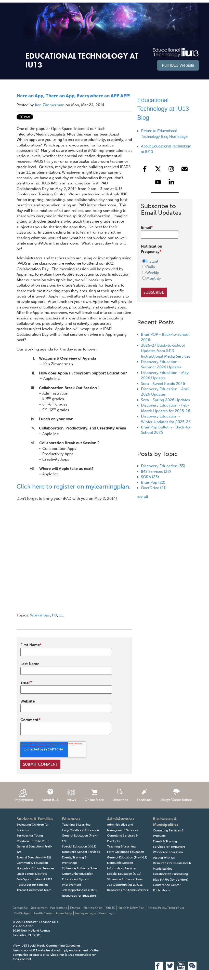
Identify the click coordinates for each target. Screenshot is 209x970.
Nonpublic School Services (35, 868)
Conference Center (167, 885)
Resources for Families (32, 884)
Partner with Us (164, 857)
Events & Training (165, 841)
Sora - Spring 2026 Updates (165, 400)
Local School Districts (32, 873)
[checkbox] (161, 270)
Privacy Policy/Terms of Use (166, 907)
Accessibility (64, 913)
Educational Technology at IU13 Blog (163, 109)
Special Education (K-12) (34, 857)
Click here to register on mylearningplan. (73, 486)
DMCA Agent (22, 913)
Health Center (43, 913)
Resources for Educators (79, 895)
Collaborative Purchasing (170, 874)
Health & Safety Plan (131, 907)
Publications (161, 890)
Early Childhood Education (80, 830)
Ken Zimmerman (49, 105)
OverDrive (154, 488)
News (71, 800)
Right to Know (92, 907)
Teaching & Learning (76, 824)
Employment (23, 800)
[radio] (161, 261)
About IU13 (50, 800)
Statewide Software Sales (79, 868)
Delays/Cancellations (176, 800)
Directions (120, 800)
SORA (150, 477)
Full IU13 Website (178, 65)
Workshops (40, 615)
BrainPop (153, 482)
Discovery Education (163, 466)
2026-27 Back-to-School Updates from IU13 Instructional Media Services (165, 351)
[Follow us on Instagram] (171, 169)
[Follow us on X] (158, 169)
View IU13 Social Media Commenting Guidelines (46, 945)
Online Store (94, 800)
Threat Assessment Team (34, 890)
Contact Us (20, 907)
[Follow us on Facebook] (145, 169)
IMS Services (156, 471)
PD (54, 615)
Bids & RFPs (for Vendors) (170, 879)
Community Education (32, 863)
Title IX (110, 907)
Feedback (144, 800)
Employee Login (85, 913)
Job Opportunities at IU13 (34, 879)
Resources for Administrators (127, 890)
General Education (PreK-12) (127, 857)
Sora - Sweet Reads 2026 (163, 383)
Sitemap (75, 907)
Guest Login (107, 913)
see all (142, 497)
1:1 (61, 615)
